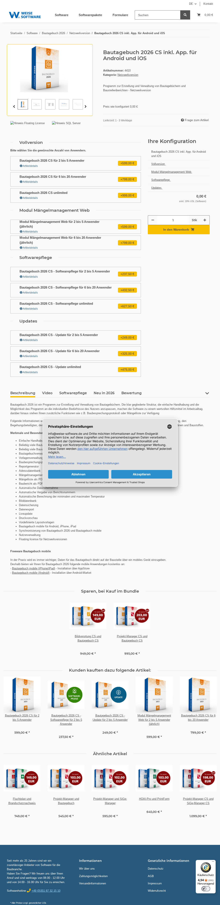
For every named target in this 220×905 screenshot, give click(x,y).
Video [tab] (47, 393)
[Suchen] (185, 15)
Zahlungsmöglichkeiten (93, 876)
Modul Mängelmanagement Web (171, 171)
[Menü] (213, 862)
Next (85, 106)
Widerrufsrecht (157, 890)
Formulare (120, 15)
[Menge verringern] (152, 220)
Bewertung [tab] (131, 393)
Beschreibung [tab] (22, 393)
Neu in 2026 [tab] (104, 393)
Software (61, 15)
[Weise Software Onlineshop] (25, 14)
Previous (14, 106)
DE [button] (191, 3)
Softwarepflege (161, 179)
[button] (207, 394)
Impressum (155, 883)
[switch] (206, 888)
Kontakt (208, 3)
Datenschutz (155, 868)
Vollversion (158, 164)
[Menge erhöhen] (204, 220)
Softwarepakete (90, 15)
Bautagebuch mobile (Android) (30, 572)
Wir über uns (87, 868)
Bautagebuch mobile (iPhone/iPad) (33, 568)
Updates (156, 187)
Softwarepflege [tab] (73, 393)
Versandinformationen (92, 883)
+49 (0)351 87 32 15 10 (46, 890)
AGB (151, 876)
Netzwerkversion (128, 74)
